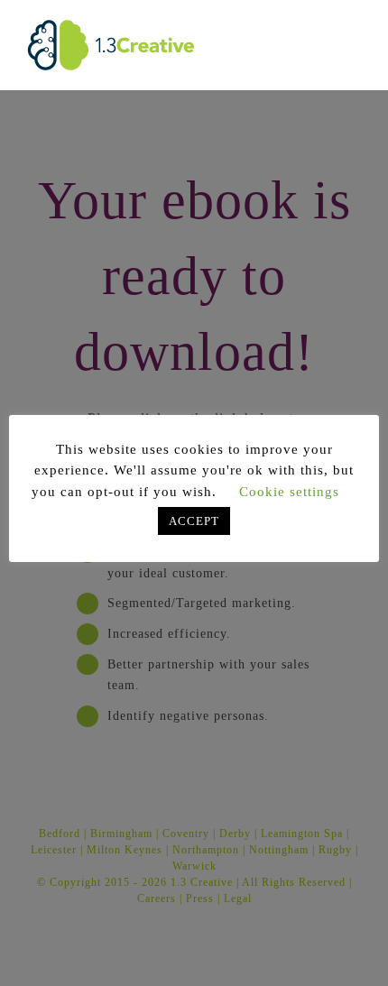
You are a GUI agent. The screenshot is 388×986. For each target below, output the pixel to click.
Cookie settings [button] (289, 491)
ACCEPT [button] (194, 521)
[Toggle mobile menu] (353, 27)
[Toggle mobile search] (320, 27)
